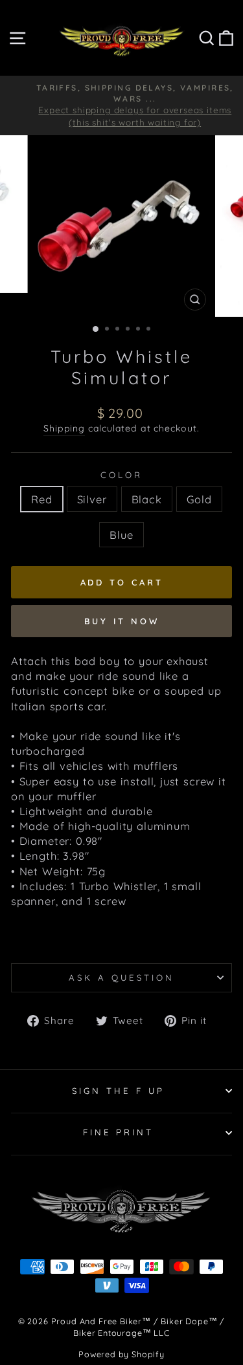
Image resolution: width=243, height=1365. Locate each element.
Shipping (64, 428)
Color (121, 475)
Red (41, 499)
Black (147, 499)
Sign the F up (118, 1091)
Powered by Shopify (121, 1354)
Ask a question (121, 977)
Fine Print (118, 1132)
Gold (199, 499)
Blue (121, 534)
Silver (92, 499)
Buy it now (121, 621)
